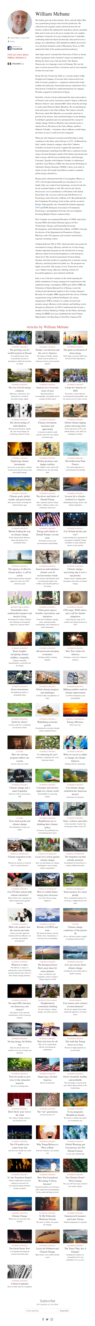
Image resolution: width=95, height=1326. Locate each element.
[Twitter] (47, 1319)
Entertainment (75, 1000)
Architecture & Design (19, 607)
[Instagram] (51, 1319)
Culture (19, 752)
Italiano (18, 64)
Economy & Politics (20, 347)
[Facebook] (43, 1319)
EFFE (37, 207)
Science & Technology (75, 719)
